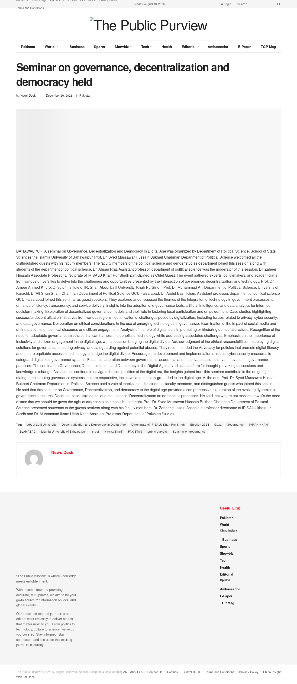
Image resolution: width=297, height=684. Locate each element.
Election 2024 (199, 424)
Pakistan (28, 46)
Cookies (172, 672)
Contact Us (154, 672)
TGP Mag (268, 46)
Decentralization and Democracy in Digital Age (94, 424)
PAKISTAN (135, 431)
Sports (99, 46)
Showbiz (122, 46)
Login (227, 4)
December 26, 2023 (59, 95)
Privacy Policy (248, 672)
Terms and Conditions (30, 8)
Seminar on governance (189, 431)
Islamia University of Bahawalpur (63, 431)
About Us (136, 672)
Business (76, 46)
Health (166, 46)
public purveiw (158, 431)
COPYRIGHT (191, 672)
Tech (145, 46)
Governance (235, 424)
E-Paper (244, 46)
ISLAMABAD (27, 431)
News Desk (28, 95)
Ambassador (218, 46)
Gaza (218, 424)
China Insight (228, 530)
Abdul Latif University (41, 424)
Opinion (225, 580)
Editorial (188, 46)
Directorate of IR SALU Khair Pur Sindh (158, 424)
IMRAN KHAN (258, 424)
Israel (95, 431)
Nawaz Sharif (113, 431)
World (50, 46)
